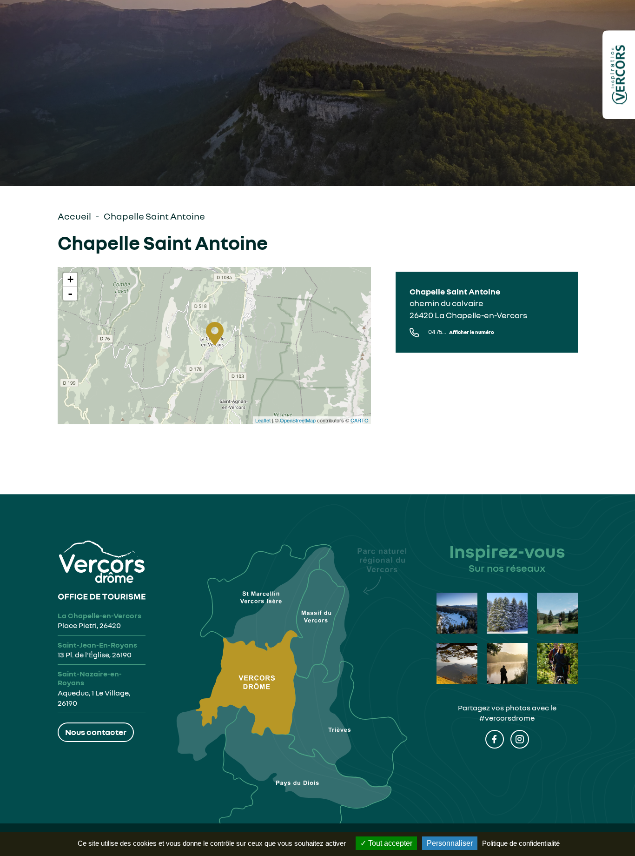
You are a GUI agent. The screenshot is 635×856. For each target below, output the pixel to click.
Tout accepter (389, 843)
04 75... (461, 331)
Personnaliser (450, 843)
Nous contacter (95, 732)
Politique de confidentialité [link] (521, 843)
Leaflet (263, 420)
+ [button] (70, 279)
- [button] (70, 293)
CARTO (360, 420)
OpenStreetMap (298, 420)
